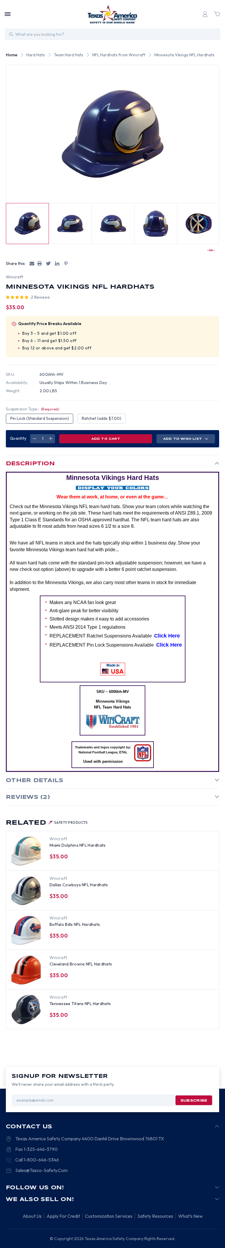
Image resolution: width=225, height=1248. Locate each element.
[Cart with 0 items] (216, 14)
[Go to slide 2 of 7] (210, 250)
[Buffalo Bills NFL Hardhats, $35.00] (26, 930)
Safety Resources (155, 1216)
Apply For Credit (63, 1216)
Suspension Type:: (32, 409)
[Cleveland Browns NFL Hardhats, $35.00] (26, 970)
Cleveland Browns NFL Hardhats (81, 964)
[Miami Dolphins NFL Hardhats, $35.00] (26, 851)
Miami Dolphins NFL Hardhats (78, 845)
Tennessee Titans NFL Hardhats (80, 1003)
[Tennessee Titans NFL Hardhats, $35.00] (26, 1009)
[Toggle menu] (8, 14)
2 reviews (40, 297)
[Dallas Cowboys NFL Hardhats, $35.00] (26, 890)
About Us (32, 1216)
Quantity (18, 438)
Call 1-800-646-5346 (37, 1160)
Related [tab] (47, 823)
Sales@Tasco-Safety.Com (41, 1170)
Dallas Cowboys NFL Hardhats (79, 884)
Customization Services (108, 1216)
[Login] (205, 14)
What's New (190, 1216)
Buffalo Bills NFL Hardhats (75, 924)
